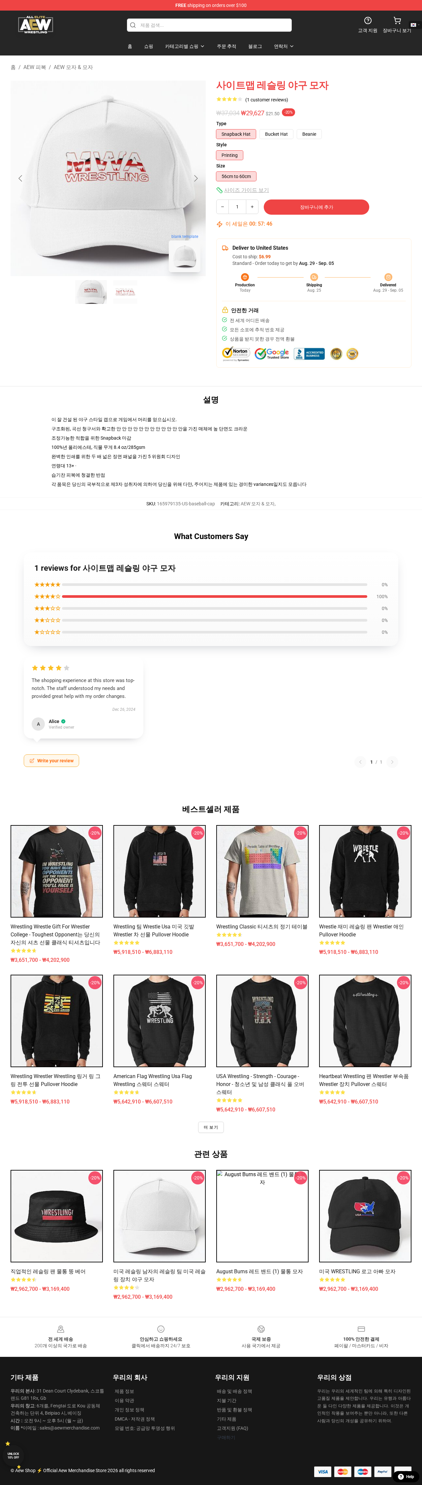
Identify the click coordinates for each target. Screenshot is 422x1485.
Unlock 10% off (13, 1455)
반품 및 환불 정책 (234, 1409)
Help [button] (410, 1476)
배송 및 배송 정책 (234, 1391)
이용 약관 (124, 1400)
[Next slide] (195, 178)
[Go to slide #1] (91, 292)
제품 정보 (124, 1391)
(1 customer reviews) (266, 99)
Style (221, 144)
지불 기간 (226, 1400)
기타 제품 (226, 1419)
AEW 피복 (34, 67)
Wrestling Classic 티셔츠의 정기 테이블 (262, 927)
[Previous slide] (21, 178)
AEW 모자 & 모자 (73, 67)
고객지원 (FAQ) (232, 1428)
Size (220, 165)
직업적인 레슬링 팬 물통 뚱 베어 (48, 1271)
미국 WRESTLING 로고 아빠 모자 (357, 1271)
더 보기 (211, 1127)
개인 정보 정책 (129, 1409)
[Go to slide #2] (125, 292)
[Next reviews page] (392, 762)
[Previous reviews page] (360, 762)
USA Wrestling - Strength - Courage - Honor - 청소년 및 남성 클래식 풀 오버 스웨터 (260, 1084)
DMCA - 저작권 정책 (135, 1419)
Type (221, 123)
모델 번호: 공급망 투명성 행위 (145, 1428)
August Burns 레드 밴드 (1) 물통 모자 (259, 1271)
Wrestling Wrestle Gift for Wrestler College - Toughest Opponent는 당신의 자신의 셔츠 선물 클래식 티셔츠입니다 (55, 935)
